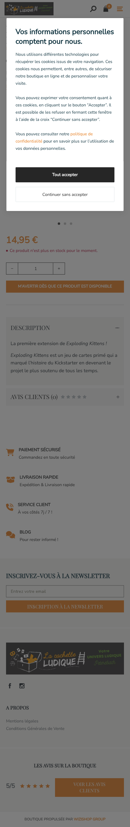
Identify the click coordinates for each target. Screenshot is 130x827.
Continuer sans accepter (65, 194)
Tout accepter (65, 175)
